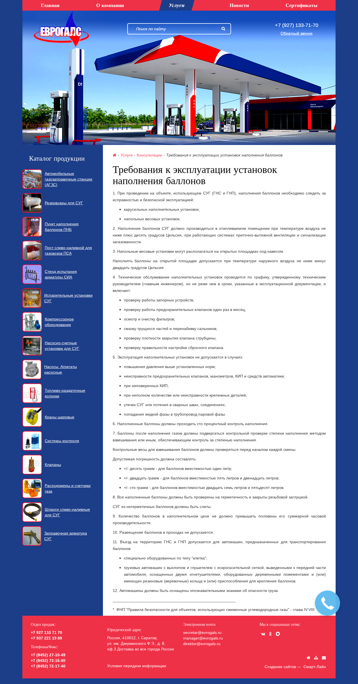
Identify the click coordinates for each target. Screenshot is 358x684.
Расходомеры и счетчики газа (68, 488)
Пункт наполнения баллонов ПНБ (62, 227)
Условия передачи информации (136, 666)
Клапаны (53, 464)
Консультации (149, 155)
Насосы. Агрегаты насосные (60, 369)
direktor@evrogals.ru (201, 643)
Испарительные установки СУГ (68, 298)
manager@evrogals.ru (203, 638)
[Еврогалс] (61, 29)
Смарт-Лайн (314, 666)
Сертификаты (301, 5)
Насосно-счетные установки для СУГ (62, 346)
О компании (110, 5)
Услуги (127, 155)
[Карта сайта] (316, 657)
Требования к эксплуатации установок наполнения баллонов (224, 155)
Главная (50, 5)
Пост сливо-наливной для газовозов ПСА (68, 250)
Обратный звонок (296, 33)
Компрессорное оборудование (59, 322)
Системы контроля (62, 441)
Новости (239, 5)
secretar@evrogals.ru (202, 632)
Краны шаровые (59, 417)
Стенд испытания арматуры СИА (61, 274)
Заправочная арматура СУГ (65, 536)
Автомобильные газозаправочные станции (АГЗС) (68, 179)
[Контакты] (324, 657)
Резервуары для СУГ (64, 203)
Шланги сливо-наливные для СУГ (67, 512)
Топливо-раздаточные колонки (65, 393)
